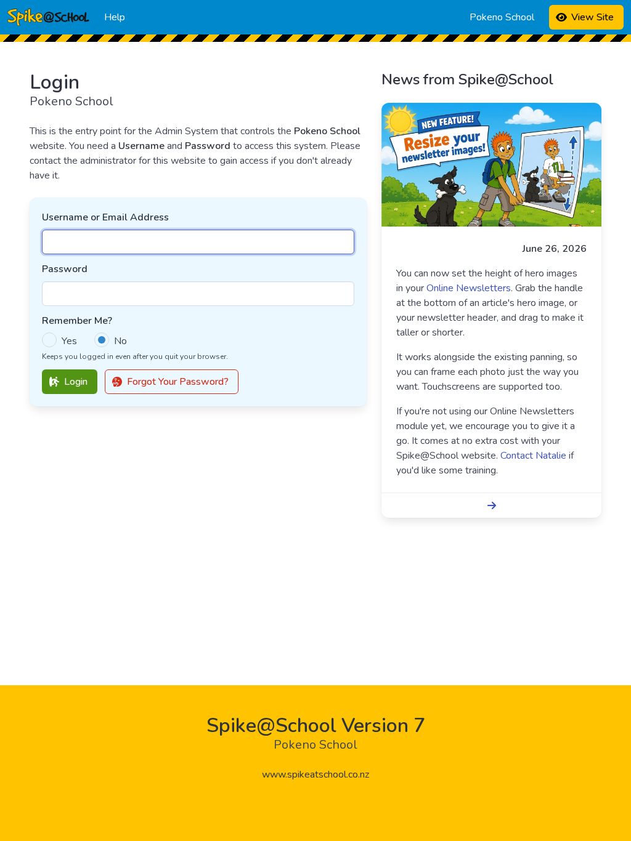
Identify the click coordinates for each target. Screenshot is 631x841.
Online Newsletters (468, 288)
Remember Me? (77, 321)
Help (114, 17)
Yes (69, 341)
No (120, 341)
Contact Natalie (533, 455)
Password (65, 269)
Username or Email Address (105, 217)
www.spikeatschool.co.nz (315, 774)
